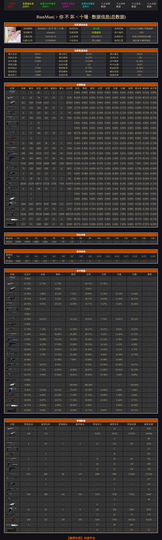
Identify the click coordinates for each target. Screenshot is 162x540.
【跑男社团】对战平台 (81, 538)
